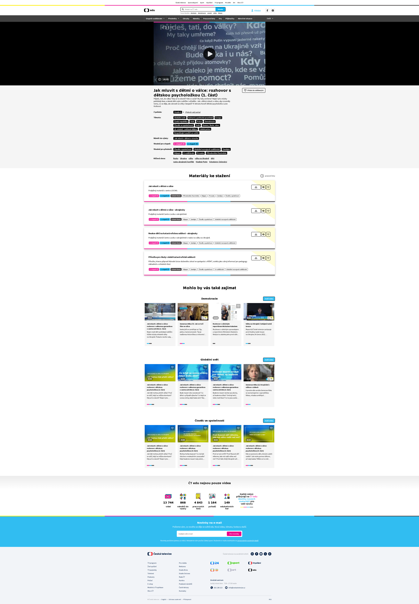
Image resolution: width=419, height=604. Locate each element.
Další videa (269, 299)
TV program (219, 3)
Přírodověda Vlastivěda (216, 153)
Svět (198, 125)
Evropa (218, 117)
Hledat (220, 9)
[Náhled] (263, 187)
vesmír (209, 13)
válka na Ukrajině (202, 158)
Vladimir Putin (201, 162)
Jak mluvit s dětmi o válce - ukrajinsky (166, 209)
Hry (220, 19)
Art (234, 3)
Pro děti (228, 3)
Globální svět (179, 117)
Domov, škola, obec (211, 125)
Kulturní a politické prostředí (200, 117)
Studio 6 (177, 112)
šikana (220, 13)
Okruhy (186, 19)
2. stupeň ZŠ (192, 144)
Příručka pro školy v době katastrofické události (171, 257)
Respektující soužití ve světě (186, 133)
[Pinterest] (273, 10)
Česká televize (181, 3)
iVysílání (209, 3)
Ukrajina (183, 158)
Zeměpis (226, 149)
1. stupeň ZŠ (179, 144)
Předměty (172, 19)
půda (215, 13)
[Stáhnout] (256, 187)
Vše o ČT (240, 3)
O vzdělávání (188, 153)
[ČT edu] (149, 11)
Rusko (175, 158)
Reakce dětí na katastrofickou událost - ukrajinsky (172, 233)
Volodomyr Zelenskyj (218, 162)
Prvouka (200, 153)
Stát (192, 121)
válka (191, 158)
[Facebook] (267, 10)
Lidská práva (205, 129)
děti (212, 158)
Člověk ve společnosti (183, 125)
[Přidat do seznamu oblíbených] (268, 187)
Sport (202, 3)
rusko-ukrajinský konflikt (183, 162)
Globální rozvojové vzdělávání (207, 149)
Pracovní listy (209, 19)
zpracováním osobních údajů (247, 540)
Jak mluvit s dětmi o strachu (186, 138)
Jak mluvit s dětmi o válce (160, 186)
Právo (199, 121)
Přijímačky (229, 19)
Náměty (196, 19)
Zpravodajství (193, 3)
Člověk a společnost (182, 149)
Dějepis (177, 153)
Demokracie (210, 121)
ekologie (193, 13)
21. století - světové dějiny (185, 129)
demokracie (202, 13)
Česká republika (181, 121)
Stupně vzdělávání (154, 19)
